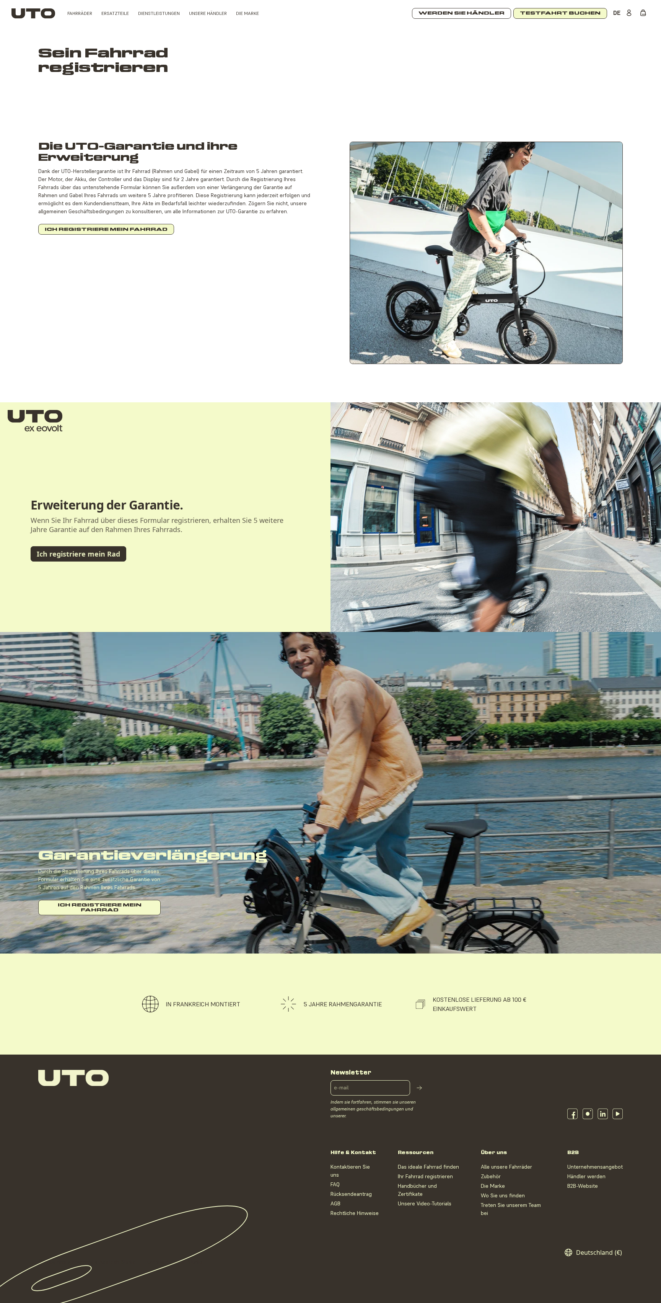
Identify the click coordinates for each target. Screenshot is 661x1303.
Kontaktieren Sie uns (350, 1170)
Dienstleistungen (159, 13)
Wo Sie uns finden (503, 1195)
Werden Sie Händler (461, 13)
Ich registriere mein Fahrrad (106, 229)
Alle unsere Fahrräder (506, 1166)
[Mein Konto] (630, 13)
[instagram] (588, 1114)
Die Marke (247, 13)
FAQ (335, 1184)
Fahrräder (79, 13)
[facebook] (572, 1114)
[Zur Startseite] (33, 13)
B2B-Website (582, 1185)
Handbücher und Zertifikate (417, 1189)
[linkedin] (603, 1114)
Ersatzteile (115, 13)
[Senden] (419, 1088)
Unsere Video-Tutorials (424, 1203)
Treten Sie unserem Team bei (511, 1209)
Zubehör (491, 1176)
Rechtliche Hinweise (354, 1213)
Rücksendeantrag (351, 1193)
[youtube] (617, 1114)
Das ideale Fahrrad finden (428, 1166)
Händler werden (586, 1176)
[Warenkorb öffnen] (645, 13)
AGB (335, 1203)
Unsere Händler (208, 13)
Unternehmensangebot (595, 1166)
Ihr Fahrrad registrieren (425, 1176)
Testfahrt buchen (560, 13)
